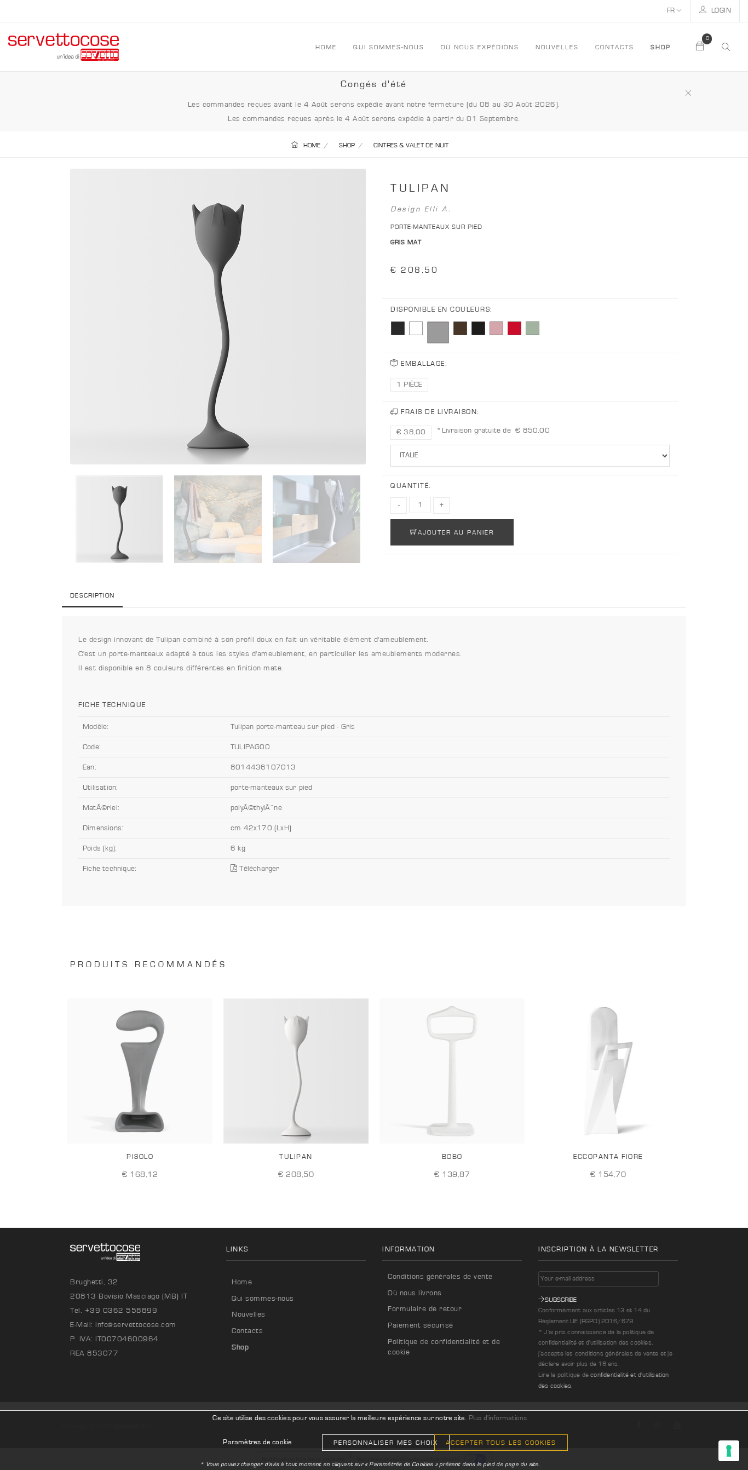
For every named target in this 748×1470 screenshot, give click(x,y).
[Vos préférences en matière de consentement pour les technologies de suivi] (728, 1450)
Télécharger (258, 868)
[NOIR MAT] (478, 328)
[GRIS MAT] (438, 332)
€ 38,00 (410, 432)
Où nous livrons (415, 1293)
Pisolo (139, 1157)
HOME (326, 47)
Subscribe (561, 1299)
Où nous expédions (480, 47)
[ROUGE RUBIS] (514, 328)
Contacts (614, 47)
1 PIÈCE (409, 384)
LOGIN (720, 10)
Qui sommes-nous (388, 47)
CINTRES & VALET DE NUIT (411, 145)
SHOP (347, 145)
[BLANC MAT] (415, 328)
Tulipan (296, 1157)
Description (92, 595)
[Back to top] (717, 1439)
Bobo (452, 1157)
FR (672, 10)
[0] (700, 47)
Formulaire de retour (425, 1309)
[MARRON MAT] (460, 328)
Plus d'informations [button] (498, 1418)
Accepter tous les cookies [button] (501, 1442)
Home (242, 1282)
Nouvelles (557, 47)
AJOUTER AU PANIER (456, 532)
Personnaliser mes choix (385, 1442)
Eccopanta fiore (608, 1157)
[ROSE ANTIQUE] (496, 328)
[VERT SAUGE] (532, 328)
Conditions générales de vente (440, 1276)
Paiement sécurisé (420, 1325)
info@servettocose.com (135, 1325)
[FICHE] (200, 1126)
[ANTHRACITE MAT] (397, 328)
